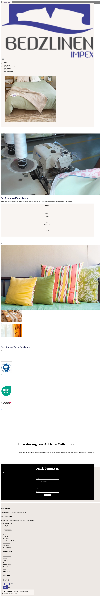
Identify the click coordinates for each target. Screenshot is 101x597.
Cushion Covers (7, 556)
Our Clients (6, 545)
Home (4, 534)
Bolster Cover (6, 567)
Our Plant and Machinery (9, 541)
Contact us (4, 74)
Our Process (6, 538)
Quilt (4, 562)
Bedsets (5, 558)
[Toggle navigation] (3, 59)
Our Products (6, 543)
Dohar (4, 569)
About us (5, 536)
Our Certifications (8, 71)
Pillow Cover (6, 571)
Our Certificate (7, 547)
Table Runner (6, 560)
